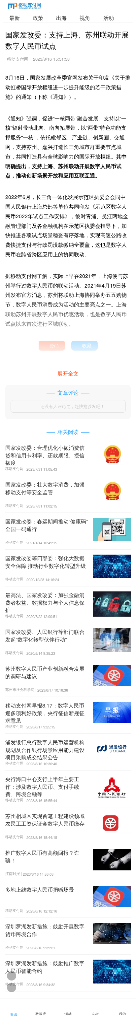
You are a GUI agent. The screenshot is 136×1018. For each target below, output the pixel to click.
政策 (38, 18)
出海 (61, 18)
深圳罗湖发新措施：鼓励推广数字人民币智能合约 (45, 966)
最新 (14, 18)
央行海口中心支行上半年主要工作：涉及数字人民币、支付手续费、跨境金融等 (42, 786)
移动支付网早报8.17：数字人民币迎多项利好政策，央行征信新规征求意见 (45, 713)
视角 (85, 18)
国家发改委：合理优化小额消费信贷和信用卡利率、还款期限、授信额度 (45, 455)
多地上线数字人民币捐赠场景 (39, 889)
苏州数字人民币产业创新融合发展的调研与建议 (45, 672)
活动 (108, 18)
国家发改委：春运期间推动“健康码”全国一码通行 (46, 524)
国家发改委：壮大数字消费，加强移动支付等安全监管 (45, 488)
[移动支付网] (24, 7)
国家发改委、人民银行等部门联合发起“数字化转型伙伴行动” (45, 635)
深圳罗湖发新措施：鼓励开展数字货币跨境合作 (45, 929)
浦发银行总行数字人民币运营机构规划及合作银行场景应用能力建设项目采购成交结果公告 (45, 749)
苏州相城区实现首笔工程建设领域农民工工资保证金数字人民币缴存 (45, 819)
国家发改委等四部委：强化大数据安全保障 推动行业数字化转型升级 (45, 561)
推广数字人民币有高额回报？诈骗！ (42, 856)
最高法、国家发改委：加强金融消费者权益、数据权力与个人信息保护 (45, 602)
